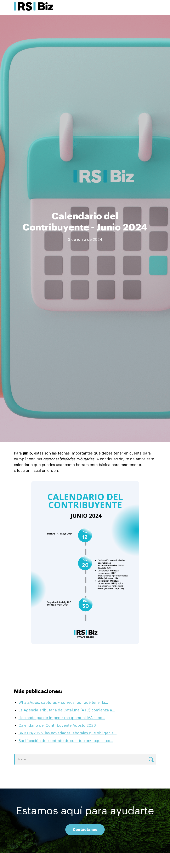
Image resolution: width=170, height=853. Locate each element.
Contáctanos (85, 830)
